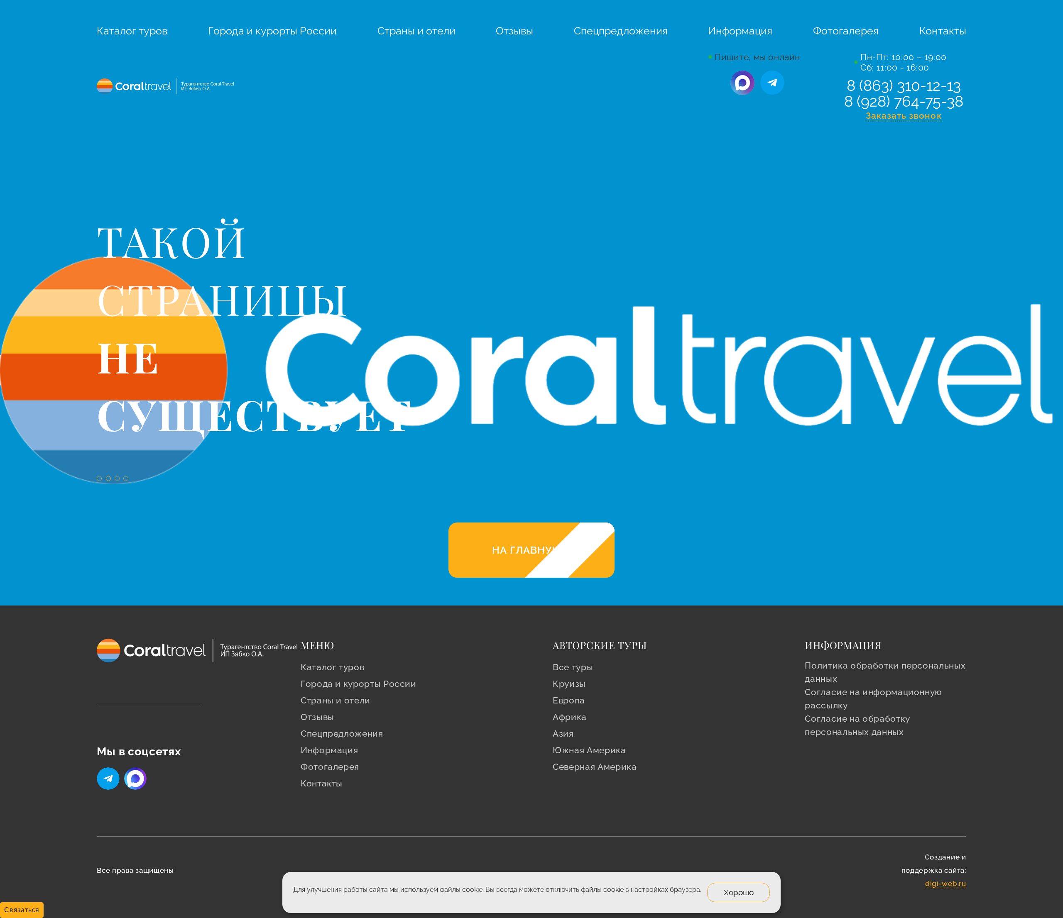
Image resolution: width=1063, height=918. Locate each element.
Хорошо (739, 891)
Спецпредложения (621, 31)
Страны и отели (416, 31)
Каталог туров (132, 31)
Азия (563, 733)
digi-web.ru (945, 883)
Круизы (569, 684)
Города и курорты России (272, 31)
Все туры (573, 667)
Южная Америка (589, 750)
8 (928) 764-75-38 (903, 101)
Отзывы (514, 31)
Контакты (942, 31)
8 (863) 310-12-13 (904, 85)
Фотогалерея (846, 31)
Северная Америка (595, 767)
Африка (570, 717)
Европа (569, 700)
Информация (740, 31)
